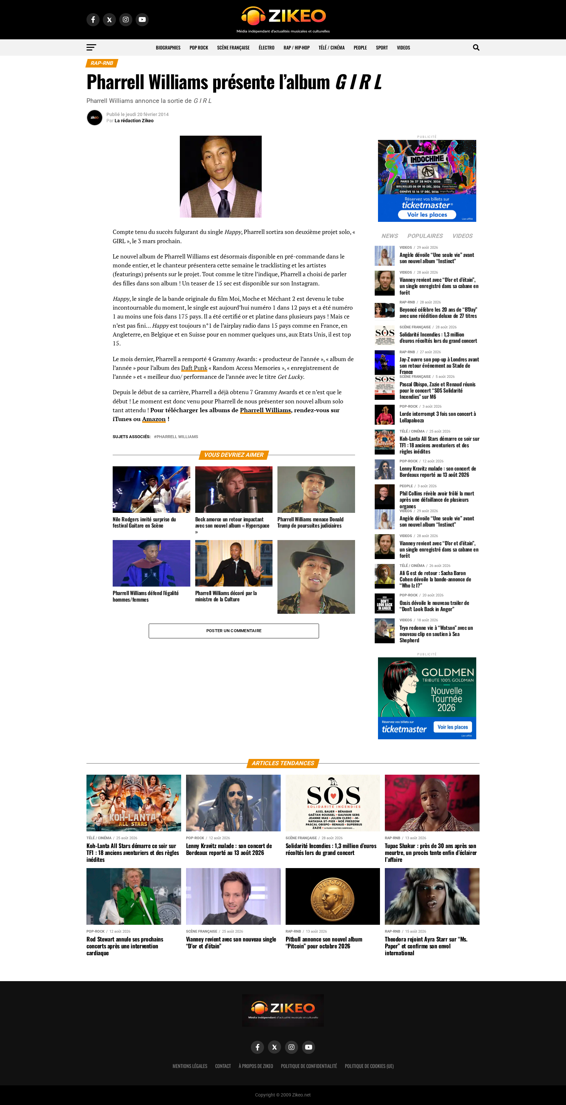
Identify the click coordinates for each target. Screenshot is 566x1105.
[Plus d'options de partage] (94, 296)
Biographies (168, 47)
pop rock (199, 47)
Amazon (154, 419)
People (360, 47)
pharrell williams (177, 437)
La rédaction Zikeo (134, 120)
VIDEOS (403, 47)
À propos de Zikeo (256, 1065)
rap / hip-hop (297, 47)
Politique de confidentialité (309, 1065)
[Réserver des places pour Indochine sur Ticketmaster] (427, 179)
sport (382, 47)
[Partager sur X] (94, 265)
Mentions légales (190, 1065)
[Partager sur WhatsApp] (94, 249)
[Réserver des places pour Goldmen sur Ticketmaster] (427, 696)
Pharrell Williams (265, 410)
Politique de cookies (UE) (369, 1065)
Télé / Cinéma (332, 47)
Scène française (233, 47)
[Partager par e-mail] (94, 281)
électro (266, 47)
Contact (223, 1065)
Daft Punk (194, 368)
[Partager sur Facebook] (94, 234)
